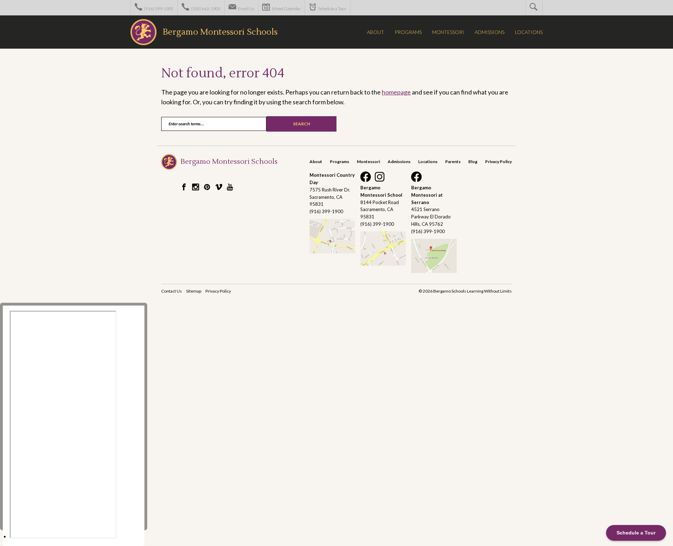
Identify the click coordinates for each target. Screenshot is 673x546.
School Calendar (286, 8)
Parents (453, 161)
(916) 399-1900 (158, 8)
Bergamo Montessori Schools (220, 32)
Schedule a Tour (332, 8)
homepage (396, 92)
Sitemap (193, 291)
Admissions (399, 161)
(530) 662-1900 (205, 8)
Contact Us (171, 291)
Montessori (368, 161)
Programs (339, 161)
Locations (427, 161)
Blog (472, 161)
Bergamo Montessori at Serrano (427, 195)
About (316, 161)
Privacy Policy (498, 161)
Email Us (245, 8)
